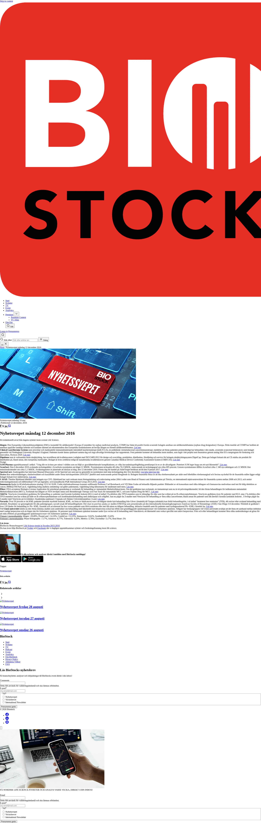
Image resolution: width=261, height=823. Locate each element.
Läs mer (137, 447)
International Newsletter (15, 702)
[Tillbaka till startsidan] (130, 149)
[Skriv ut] (9, 426)
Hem (2, 347)
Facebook (41, 528)
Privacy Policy (11, 659)
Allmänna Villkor (12, 662)
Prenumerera (13, 331)
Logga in (4, 331)
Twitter (30, 528)
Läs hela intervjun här (150, 472)
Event (7, 652)
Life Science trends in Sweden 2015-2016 (42, 526)
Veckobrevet (10, 699)
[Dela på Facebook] (1, 426)
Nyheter (8, 644)
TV (6, 647)
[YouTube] (7, 723)
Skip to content (6, 1)
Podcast (8, 649)
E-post (3, 688)
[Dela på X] (3, 426)
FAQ (7, 664)
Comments (4, 680)
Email (2, 795)
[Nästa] (130, 598)
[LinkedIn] (6, 426)
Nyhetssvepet (6, 571)
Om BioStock (11, 657)
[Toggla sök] (2, 335)
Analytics (9, 654)
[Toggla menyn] (4, 344)
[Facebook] (7, 715)
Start (7, 642)
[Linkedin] (7, 719)
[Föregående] (130, 594)
